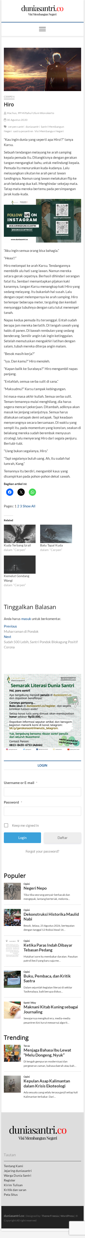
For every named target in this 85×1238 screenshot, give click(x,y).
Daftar (63, 838)
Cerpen (9, 96)
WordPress (67, 1216)
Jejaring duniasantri (18, 1171)
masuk (26, 619)
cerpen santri (16, 126)
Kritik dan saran (15, 1190)
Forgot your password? (42, 851)
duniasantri (33, 126)
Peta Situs (11, 1194)
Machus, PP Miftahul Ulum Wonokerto (30, 113)
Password (13, 802)
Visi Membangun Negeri (49, 131)
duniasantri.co (14, 1216)
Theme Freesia (50, 1216)
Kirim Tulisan (13, 1185)
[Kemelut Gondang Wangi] (20, 565)
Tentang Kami (13, 1166)
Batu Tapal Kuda (51, 545)
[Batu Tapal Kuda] (56, 534)
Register (9, 1180)
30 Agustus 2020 (16, 120)
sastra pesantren (23, 131)
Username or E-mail (20, 783)
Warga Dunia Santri (17, 1175)
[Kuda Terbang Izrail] (20, 534)
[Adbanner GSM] (42, 676)
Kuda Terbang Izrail (17, 545)
